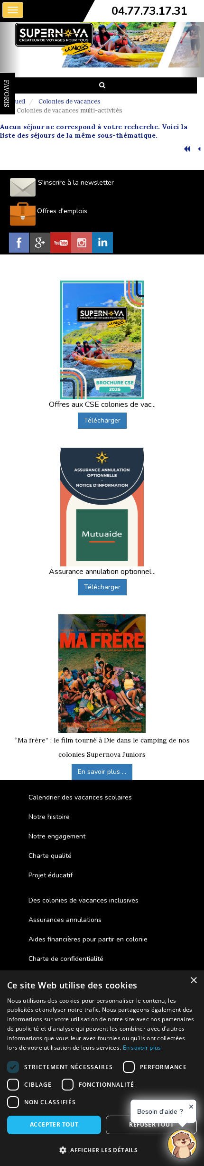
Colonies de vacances (69, 101)
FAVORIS (6, 93)
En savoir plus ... (102, 771)
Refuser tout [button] (151, 1124)
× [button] (193, 980)
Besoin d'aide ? (160, 1111)
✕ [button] (191, 1106)
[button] (102, 1149)
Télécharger (102, 420)
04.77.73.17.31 (149, 11)
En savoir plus (142, 1048)
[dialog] (102, 1068)
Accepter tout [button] (54, 1124)
